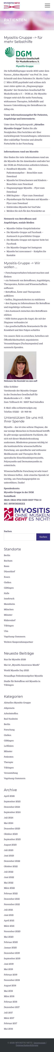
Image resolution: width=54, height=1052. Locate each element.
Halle (6, 593)
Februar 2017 (10, 1023)
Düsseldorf (9, 571)
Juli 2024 (8, 818)
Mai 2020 (9, 937)
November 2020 (12, 931)
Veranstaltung (11, 773)
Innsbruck (9, 598)
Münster (8, 615)
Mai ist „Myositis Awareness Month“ (22, 665)
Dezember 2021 (12, 899)
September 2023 (12, 839)
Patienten (8, 757)
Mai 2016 (8, 1029)
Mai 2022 (8, 883)
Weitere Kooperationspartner (18, 642)
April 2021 (9, 920)
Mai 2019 (8, 969)
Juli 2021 (8, 910)
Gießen (7, 582)
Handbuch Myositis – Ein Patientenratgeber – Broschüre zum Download (24, 173)
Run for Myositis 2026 (15, 659)
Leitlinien (9, 746)
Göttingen (9, 588)
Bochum (8, 561)
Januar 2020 (10, 947)
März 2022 (9, 888)
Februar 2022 (11, 893)
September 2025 (12, 801)
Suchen (8, 531)
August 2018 (10, 985)
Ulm (6, 631)
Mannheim (9, 604)
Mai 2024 (8, 823)
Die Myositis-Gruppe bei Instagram (24, 247)
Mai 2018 (8, 991)
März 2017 (9, 1018)
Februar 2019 (10, 975)
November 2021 (12, 904)
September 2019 (12, 958)
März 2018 (9, 996)
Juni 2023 (9, 856)
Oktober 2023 (11, 834)
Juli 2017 (8, 1013)
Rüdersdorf (9, 620)
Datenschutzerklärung (27, 1045)
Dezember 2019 (12, 953)
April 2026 (9, 796)
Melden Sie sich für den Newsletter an (26, 211)
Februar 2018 (10, 1002)
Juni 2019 (9, 964)
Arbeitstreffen (11, 713)
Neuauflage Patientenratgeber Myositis (23, 676)
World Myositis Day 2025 (16, 670)
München (9, 609)
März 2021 (9, 926)
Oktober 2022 (11, 866)
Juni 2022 (9, 877)
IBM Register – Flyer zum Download (25, 195)
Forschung (9, 730)
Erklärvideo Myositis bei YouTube (23, 207)
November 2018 (12, 980)
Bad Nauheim (11, 719)
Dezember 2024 (12, 807)
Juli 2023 (8, 850)
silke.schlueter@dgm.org (24, 408)
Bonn (6, 566)
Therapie (8, 762)
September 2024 (12, 812)
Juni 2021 (9, 915)
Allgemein (9, 708)
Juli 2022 (8, 872)
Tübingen (9, 626)
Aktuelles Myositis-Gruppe (17, 703)
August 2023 (10, 845)
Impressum (40, 1043)
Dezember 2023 (12, 828)
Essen (7, 577)
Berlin (7, 555)
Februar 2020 (11, 942)
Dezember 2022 (12, 861)
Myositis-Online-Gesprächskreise (23, 228)
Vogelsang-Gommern (14, 636)
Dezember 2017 (12, 1007)
